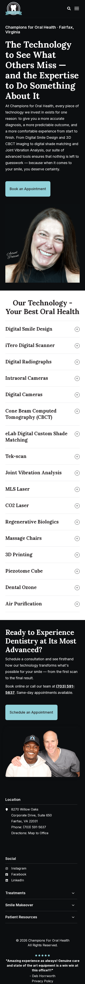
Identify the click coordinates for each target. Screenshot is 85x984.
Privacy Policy (42, 981)
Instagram (18, 868)
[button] (69, 8)
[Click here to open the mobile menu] (77, 8)
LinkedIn (17, 880)
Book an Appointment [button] (28, 189)
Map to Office (38, 833)
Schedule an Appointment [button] (31, 712)
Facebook (18, 874)
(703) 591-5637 (34, 827)
